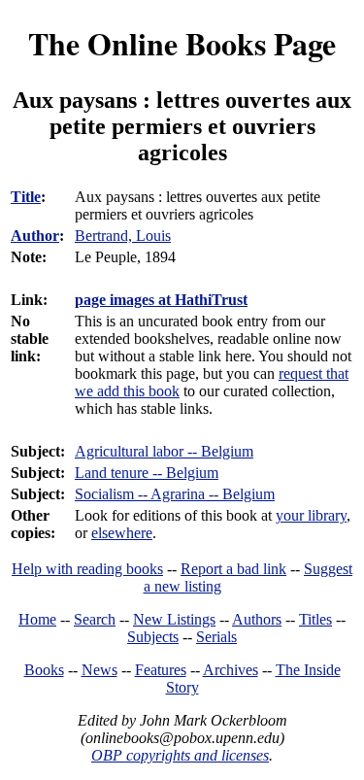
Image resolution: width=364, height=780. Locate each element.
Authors (256, 619)
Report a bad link (233, 568)
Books (44, 669)
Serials (216, 636)
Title (26, 196)
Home (37, 619)
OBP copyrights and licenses (180, 755)
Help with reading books (87, 568)
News (99, 669)
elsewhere (121, 533)
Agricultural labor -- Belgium (164, 451)
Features (160, 669)
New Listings (174, 619)
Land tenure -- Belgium (146, 472)
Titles (315, 619)
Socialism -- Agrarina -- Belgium (175, 494)
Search (95, 619)
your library (311, 515)
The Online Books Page (182, 43)
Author (35, 235)
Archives (230, 669)
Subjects (153, 636)
